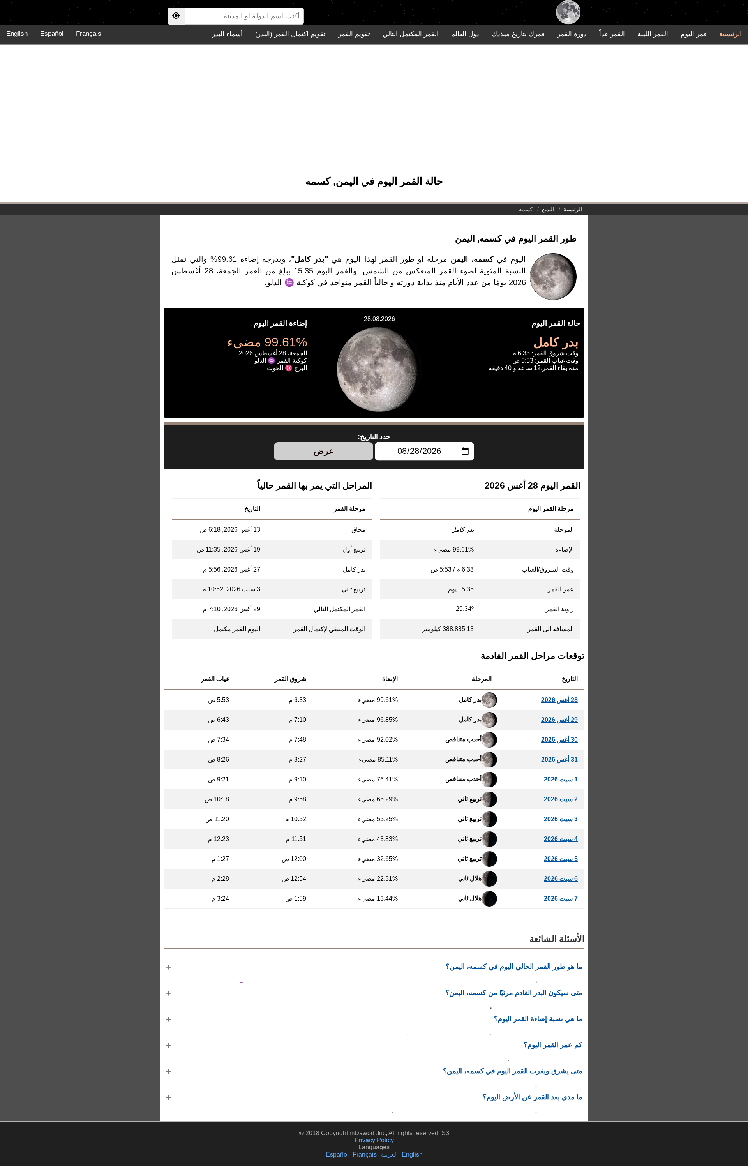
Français (88, 33)
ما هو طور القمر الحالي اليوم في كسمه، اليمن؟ (514, 966)
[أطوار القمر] (568, 12)
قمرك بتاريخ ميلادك (518, 34)
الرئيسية (730, 34)
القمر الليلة (652, 34)
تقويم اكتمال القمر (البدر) (290, 34)
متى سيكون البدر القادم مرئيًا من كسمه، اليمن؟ (513, 993)
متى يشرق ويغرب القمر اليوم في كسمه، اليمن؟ (512, 1071)
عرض (324, 451)
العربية (389, 1154)
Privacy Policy (374, 1140)
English (17, 33)
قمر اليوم (694, 34)
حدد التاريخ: (374, 437)
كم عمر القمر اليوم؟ (553, 1045)
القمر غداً (612, 34)
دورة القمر (572, 34)
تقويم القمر (354, 34)
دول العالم (465, 34)
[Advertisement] (374, 113)
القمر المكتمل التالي (411, 34)
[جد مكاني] (176, 16)
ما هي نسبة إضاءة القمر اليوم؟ (538, 1019)
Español (52, 33)
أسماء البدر (227, 34)
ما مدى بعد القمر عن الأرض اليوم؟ (532, 1097)
